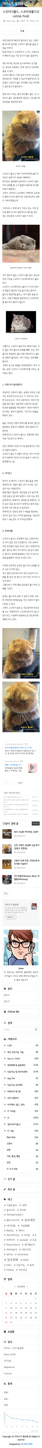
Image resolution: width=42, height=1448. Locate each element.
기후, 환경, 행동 (22, 1156)
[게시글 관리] (12, 783)
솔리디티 (11, 1210)
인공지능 (20, 1265)
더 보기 (36, 823)
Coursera (8, 1373)
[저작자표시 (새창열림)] (26, 783)
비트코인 (26, 1249)
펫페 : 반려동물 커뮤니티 (13, 764)
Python (10, 1269)
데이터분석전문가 (15, 1214)
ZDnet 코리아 (10, 1354)
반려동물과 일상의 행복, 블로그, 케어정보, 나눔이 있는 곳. (14, 769)
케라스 (21, 1230)
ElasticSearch (13, 1244)
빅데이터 (11, 1239)
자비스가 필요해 (11, 904)
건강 (22, 1162)
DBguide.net (9, 1367)
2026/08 (21, 1286)
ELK (35, 1239)
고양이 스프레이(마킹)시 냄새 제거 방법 (15, 814)
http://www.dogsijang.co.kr (14, 744)
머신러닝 (23, 1269)
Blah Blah (22, 1137)
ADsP (26, 1259)
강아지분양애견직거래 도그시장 (18, 747)
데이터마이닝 (13, 1235)
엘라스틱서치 (13, 1220)
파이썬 (23, 1210)
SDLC (9, 1265)
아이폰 (27, 1235)
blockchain (23, 1254)
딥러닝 (10, 1254)
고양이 (22, 21)
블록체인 (29, 1220)
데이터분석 (12, 1249)
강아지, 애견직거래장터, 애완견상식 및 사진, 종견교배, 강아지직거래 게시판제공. (20, 752)
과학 (22, 1150)
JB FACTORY (27, 1444)
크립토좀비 (12, 1205)
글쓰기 (6, 1001)
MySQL (10, 1230)
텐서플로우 (29, 1244)
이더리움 (11, 1225)
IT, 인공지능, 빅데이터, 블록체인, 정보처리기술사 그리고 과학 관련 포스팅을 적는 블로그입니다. (16, 910)
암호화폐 (12, 1260)
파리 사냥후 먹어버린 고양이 (12, 797)
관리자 (6, 995)
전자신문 (7, 1360)
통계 (32, 1265)
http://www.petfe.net (12, 761)
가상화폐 (25, 1225)
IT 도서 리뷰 (22, 1169)
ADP (24, 1205)
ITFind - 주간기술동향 (13, 1348)
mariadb (24, 1239)
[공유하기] (9, 783)
